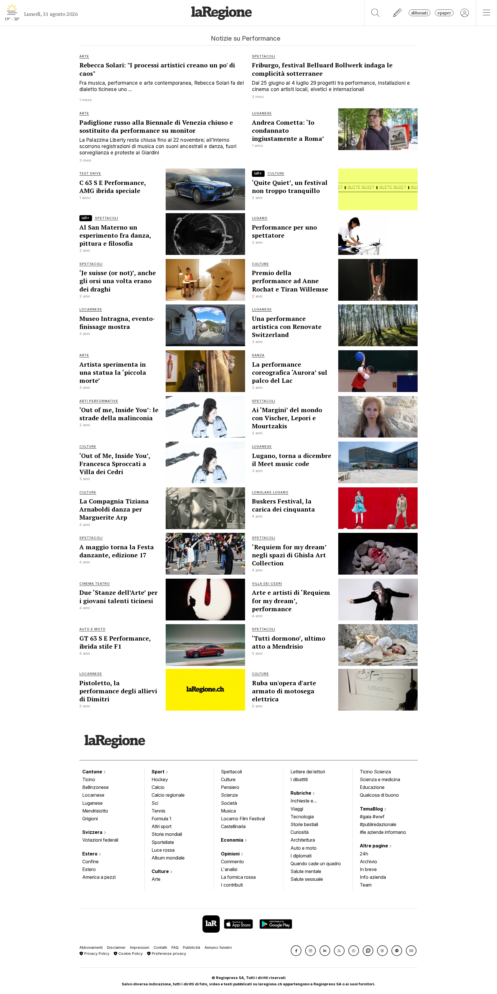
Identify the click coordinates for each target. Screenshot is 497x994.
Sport (159, 772)
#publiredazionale (378, 824)
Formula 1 (161, 818)
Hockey (160, 779)
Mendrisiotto (95, 811)
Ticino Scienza (375, 772)
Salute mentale (305, 871)
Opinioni (231, 854)
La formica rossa (238, 877)
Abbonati (419, 13)
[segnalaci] (398, 13)
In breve (368, 869)
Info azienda (373, 877)
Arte (156, 879)
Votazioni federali (100, 840)
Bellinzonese (95, 787)
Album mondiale (168, 858)
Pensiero (230, 787)
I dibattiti (299, 779)
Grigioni (90, 818)
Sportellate (163, 842)
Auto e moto (303, 848)
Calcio (158, 787)
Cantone (92, 772)
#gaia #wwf (372, 816)
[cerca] (375, 13)
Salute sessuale (306, 879)
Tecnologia (302, 816)
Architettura (302, 840)
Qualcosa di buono (379, 795)
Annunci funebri (218, 947)
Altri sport (161, 826)
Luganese (92, 803)
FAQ (175, 947)
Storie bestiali (304, 824)
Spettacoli (231, 772)
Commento (232, 861)
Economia (232, 840)
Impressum (139, 947)
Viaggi (296, 809)
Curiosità (299, 832)
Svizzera (93, 832)
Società (229, 803)
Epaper (444, 13)
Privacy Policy (96, 953)
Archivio (368, 861)
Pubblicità (191, 947)
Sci (155, 803)
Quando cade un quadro (315, 863)
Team (366, 885)
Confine (90, 861)
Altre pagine (374, 846)
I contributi (232, 885)
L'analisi (229, 869)
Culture (161, 871)
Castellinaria (233, 826)
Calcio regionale (168, 795)
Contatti (160, 947)
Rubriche (301, 793)
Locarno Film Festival (243, 818)
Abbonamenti (91, 947)
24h (364, 854)
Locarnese (93, 795)
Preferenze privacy (168, 953)
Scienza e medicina (380, 779)
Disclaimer (116, 947)
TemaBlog (372, 809)
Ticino (88, 779)
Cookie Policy (130, 953)
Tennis (158, 811)
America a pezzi (99, 877)
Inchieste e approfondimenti (307, 801)
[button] (296, 950)
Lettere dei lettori (307, 772)
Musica (228, 811)
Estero (90, 854)
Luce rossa (163, 850)
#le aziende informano (383, 832)
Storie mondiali (167, 834)
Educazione (372, 787)
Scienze (229, 795)
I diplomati (300, 856)
